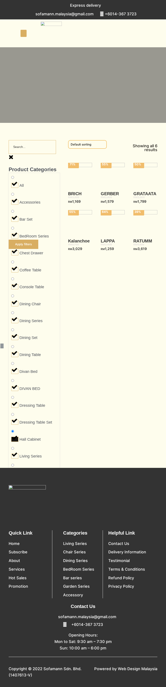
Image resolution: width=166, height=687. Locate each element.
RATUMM (142, 241)
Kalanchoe (79, 241)
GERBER (110, 193)
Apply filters (23, 244)
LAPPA (108, 241)
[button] (24, 33)
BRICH (74, 193)
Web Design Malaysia (137, 668)
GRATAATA (144, 193)
